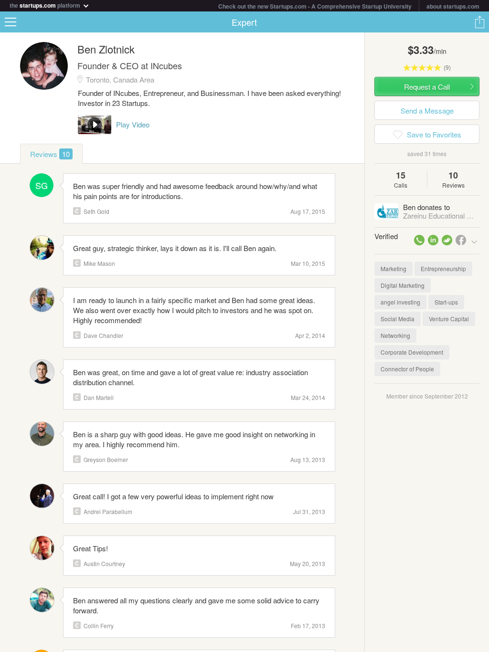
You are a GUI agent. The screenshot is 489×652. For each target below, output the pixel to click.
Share (479, 21)
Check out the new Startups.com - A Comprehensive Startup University (315, 6)
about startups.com (452, 6)
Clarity (77, 211)
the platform (46, 4)
